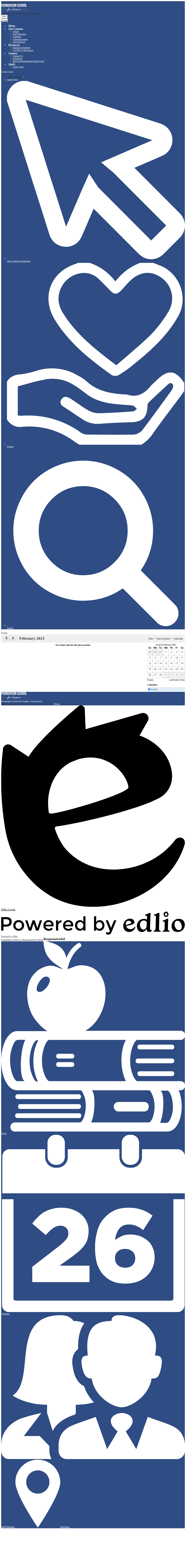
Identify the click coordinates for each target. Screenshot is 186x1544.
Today (150, 679)
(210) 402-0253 (68, 704)
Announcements (20, 39)
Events (154, 689)
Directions (17, 58)
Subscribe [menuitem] (178, 638)
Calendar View (177, 679)
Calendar (17, 37)
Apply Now (18, 67)
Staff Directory (19, 34)
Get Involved (19, 42)
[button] (16, 28)
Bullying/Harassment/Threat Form (28, 61)
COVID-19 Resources (23, 50)
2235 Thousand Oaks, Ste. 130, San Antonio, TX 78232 (27, 704)
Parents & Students (21, 47)
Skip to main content (10, 2)
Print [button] (151, 638)
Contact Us (18, 56)
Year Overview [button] (163, 638)
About (16, 31)
